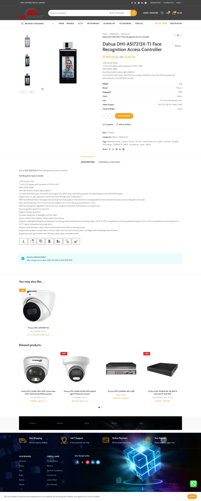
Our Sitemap (52, 484)
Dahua (114, 137)
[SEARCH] (134, 13)
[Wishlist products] (162, 13)
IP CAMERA (76, 397)
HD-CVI (138, 141)
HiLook (60, 423)
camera (125, 141)
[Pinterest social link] (139, 3)
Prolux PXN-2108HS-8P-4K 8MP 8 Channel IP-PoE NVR (162, 392)
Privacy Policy (52, 461)
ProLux (178, 46)
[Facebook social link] (132, 3)
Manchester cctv (149, 141)
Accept (192, 496)
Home (105, 34)
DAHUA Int (125, 34)
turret (142, 144)
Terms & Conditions (55, 470)
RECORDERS (157, 397)
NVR (165, 397)
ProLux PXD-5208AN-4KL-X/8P (121, 391)
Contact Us (51, 475)
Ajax (141, 423)
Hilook (21, 484)
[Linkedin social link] (142, 3)
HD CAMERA (35, 331)
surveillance (134, 144)
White (148, 144)
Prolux (21, 466)
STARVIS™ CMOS (120, 144)
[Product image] (38, 306)
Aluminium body (113, 141)
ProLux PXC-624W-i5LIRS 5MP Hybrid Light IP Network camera (80, 392)
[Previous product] (175, 35)
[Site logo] (31, 12)
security (167, 141)
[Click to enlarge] (42, 89)
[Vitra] (168, 423)
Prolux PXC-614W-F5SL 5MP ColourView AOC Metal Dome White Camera (38, 392)
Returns (50, 466)
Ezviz (87, 423)
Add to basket (124, 116)
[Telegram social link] (145, 3)
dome (131, 141)
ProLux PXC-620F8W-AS (38, 328)
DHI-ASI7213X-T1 (32, 170)
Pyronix (33, 423)
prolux (160, 141)
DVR (118, 395)
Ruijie (21, 475)
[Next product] (180, 35)
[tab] (87, 161)
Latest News (52, 480)
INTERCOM (114, 34)
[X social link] (135, 3)
